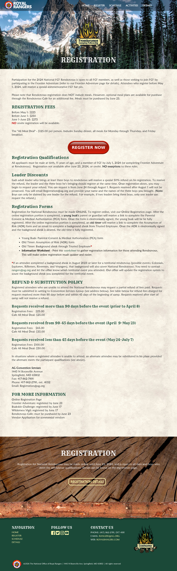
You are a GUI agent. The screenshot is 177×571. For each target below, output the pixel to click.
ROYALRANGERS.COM (108, 539)
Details (147, 5)
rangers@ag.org (21, 270)
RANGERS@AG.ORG (109, 536)
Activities (132, 5)
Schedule (115, 5)
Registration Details (87, 481)
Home (85, 5)
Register (99, 5)
